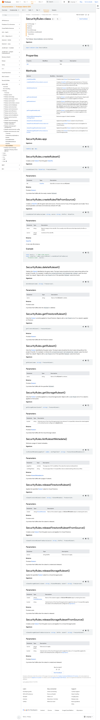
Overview (4, 10)
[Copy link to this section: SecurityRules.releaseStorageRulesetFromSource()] (85, 620)
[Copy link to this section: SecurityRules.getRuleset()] (58, 346)
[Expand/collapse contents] (35, 24)
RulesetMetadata (41, 511)
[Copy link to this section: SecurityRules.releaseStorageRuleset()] (71, 571)
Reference (46, 10)
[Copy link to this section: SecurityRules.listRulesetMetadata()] (68, 439)
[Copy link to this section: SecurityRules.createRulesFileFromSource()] (77, 200)
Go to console (88, 2)
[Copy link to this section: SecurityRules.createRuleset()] (61, 157)
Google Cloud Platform (67, 710)
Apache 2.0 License (36, 677)
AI (23, 10)
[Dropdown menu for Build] (20, 2)
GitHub (24, 701)
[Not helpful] (88, 15)
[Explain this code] (83, 45)
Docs (32, 2)
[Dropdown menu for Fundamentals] (19, 10)
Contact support (75, 691)
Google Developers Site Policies (58, 677)
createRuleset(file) (31, 79)
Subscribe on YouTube (52, 699)
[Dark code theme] (86, 45)
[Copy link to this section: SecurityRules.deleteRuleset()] (61, 267)
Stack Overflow (75, 694)
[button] (9, 24)
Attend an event (51, 701)
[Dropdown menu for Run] (27, 2)
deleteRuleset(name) (32, 88)
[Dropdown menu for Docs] (35, 2)
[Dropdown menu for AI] (25, 10)
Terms (24, 716)
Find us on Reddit (51, 694)
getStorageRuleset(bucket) (33, 110)
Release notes (74, 699)
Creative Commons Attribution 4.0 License (68, 676)
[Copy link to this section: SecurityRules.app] (48, 139)
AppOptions (72, 603)
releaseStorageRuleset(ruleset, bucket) (36, 128)
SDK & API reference (28, 694)
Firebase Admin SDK (23, 7)
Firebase (28, 14)
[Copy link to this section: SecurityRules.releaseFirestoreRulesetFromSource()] (86, 528)
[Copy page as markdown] (57, 19)
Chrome (50, 710)
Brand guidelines (75, 701)
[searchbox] (10, 15)
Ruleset (66, 79)
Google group (74, 696)
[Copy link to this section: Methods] (37, 71)
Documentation (7, 7)
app (28, 64)
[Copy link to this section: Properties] (39, 56)
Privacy (29, 716)
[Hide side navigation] (18, 717)
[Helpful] (86, 15)
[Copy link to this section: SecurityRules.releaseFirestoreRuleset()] (72, 485)
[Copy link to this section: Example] (34, 249)
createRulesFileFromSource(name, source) (37, 82)
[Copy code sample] (88, 45)
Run (25, 2)
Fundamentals (13, 10)
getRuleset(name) (31, 101)
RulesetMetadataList (37, 475)
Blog (81, 2)
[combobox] (54, 1)
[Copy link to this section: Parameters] (37, 176)
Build (17, 2)
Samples (54, 10)
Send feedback (83, 19)
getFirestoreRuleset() (32, 97)
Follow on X (50, 696)
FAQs (72, 704)
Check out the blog (52, 691)
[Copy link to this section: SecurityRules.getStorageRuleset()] (67, 393)
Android (42, 710)
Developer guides (27, 691)
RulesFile (77, 79)
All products (79, 710)
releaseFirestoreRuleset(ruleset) (34, 120)
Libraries (25, 699)
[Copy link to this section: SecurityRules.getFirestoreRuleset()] (68, 314)
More (40, 2)
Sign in (96, 2)
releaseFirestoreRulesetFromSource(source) (37, 123)
